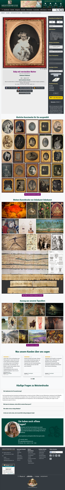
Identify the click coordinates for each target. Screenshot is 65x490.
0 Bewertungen (27, 93)
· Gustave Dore (41, 458)
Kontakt (49, 9)
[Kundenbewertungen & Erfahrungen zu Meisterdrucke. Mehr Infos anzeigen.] (8, 469)
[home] (2, 10)
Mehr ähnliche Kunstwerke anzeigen (32, 194)
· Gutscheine (30, 461)
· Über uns (18, 460)
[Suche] (56, 10)
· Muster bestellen (31, 463)
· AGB (18, 454)
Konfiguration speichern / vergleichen (56, 75)
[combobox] (56, 26)
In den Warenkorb (57, 98)
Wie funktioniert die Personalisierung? (12, 391)
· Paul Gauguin (41, 454)
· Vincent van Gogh (42, 450)
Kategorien (17, 9)
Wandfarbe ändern (39, 87)
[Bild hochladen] (62, 10)
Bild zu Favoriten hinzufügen (25, 87)
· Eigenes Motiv (30, 452)
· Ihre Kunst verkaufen (31, 454)
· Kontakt (18, 450)
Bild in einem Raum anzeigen (25, 90)
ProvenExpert (8, 373)
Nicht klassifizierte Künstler (16, 12)
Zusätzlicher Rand (52, 24)
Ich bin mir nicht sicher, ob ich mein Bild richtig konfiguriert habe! (19, 413)
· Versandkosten (30, 455)
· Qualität (29, 457)
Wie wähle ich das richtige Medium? (12, 408)
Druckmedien (36, 9)
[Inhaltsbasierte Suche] (59, 10)
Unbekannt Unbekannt (26, 12)
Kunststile (23, 9)
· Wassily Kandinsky (42, 455)
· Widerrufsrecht (19, 457)
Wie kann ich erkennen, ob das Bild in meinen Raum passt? (17, 404)
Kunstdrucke (6, 9)
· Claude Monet (41, 452)
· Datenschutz (19, 455)
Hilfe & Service (43, 9)
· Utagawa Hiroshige (42, 457)
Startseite (3, 12)
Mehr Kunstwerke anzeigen (32, 345)
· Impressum (19, 452)
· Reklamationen (19, 458)
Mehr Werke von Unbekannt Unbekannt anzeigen (32, 295)
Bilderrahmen (29, 9)
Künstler (12, 9)
